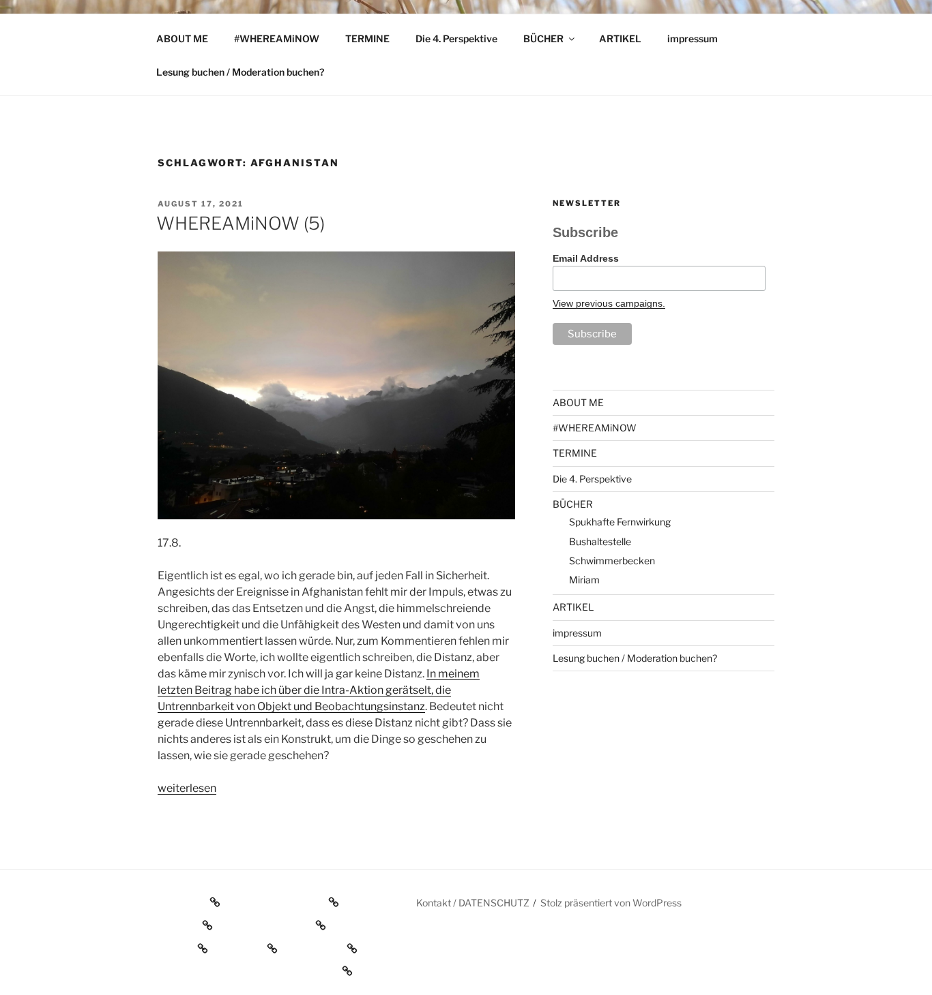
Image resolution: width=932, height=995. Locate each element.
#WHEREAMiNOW (276, 38)
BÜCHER (543, 38)
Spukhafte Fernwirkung (620, 521)
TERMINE (367, 38)
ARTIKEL (620, 38)
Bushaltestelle (600, 541)
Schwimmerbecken (612, 560)
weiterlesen (187, 788)
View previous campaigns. (609, 303)
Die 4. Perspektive (456, 38)
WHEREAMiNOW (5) (240, 223)
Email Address (586, 258)
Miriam (584, 579)
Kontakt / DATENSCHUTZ (472, 902)
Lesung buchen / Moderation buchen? (240, 72)
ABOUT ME (182, 38)
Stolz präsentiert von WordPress (611, 902)
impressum (692, 38)
